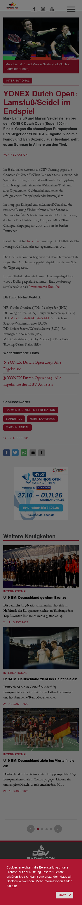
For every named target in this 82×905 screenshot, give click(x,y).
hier (14, 886)
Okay (62, 895)
